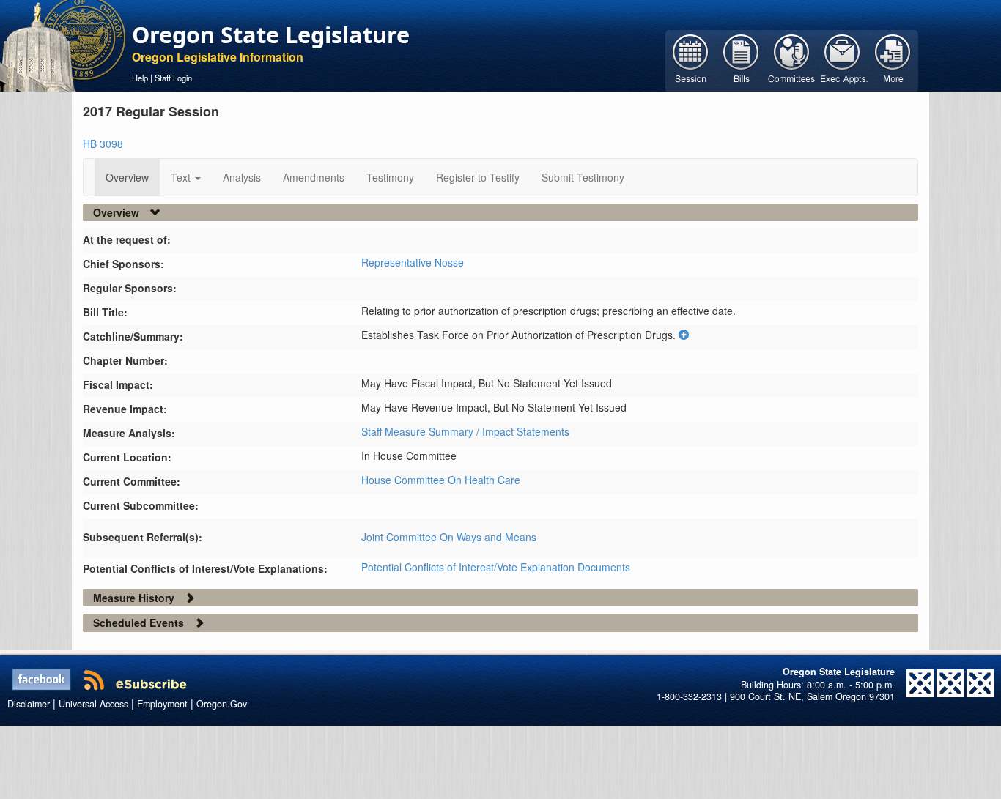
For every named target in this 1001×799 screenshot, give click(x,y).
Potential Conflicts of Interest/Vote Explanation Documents (495, 567)
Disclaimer (28, 703)
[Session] (690, 59)
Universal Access (93, 703)
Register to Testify (478, 177)
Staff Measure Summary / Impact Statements (465, 431)
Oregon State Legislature (271, 34)
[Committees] (792, 59)
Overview (127, 177)
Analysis (242, 177)
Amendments (313, 177)
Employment (162, 703)
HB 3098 (103, 143)
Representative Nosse (412, 262)
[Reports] (893, 59)
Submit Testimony (583, 177)
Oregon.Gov (221, 703)
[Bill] (741, 59)
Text (182, 177)
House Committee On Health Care (440, 479)
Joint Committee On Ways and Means (448, 536)
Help (140, 77)
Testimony (390, 177)
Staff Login (173, 77)
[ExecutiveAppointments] (842, 59)
